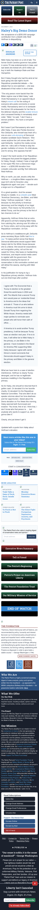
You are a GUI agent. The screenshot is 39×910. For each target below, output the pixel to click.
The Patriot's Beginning (19, 566)
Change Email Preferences (16, 808)
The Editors (25, 489)
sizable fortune (31, 111)
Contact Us (12, 838)
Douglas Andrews (10, 52)
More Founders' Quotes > (28, 656)
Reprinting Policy (23, 841)
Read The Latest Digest (19, 20)
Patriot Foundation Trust (23, 760)
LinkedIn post (25, 194)
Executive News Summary (19, 548)
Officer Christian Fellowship (20, 780)
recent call (12, 101)
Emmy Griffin (25, 507)
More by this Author (29, 53)
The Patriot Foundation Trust (19, 586)
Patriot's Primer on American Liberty (19, 576)
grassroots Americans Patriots (27, 744)
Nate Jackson (7, 489)
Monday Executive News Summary (28, 494)
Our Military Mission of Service (19, 595)
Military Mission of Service (21, 762)
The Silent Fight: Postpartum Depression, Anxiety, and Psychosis (28, 514)
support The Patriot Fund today (16, 755)
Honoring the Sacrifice (20, 771)
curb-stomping (17, 135)
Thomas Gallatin (8, 507)
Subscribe (7, 10)
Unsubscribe (11, 813)
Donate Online (11, 821)
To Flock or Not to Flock (9, 511)
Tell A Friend (19, 557)
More (26, 688)
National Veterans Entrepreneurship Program (18, 776)
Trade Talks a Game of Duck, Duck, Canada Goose (9, 495)
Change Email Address (14, 803)
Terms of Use (24, 838)
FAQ (4, 838)
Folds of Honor (27, 778)
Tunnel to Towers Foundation (10, 775)
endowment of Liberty (11, 731)
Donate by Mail (11, 826)
